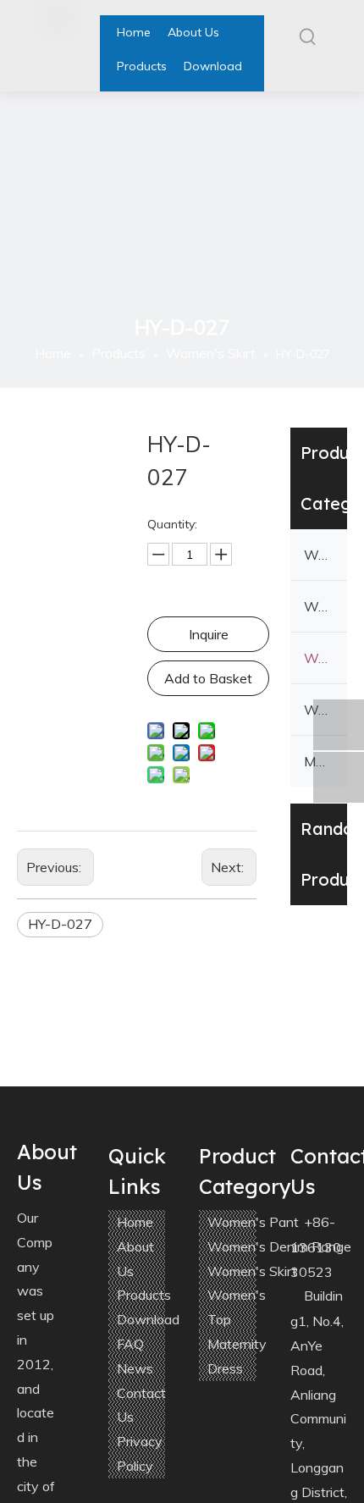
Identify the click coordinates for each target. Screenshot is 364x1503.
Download (148, 1319)
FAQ (130, 1343)
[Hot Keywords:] (308, 36)
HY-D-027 (60, 923)
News (135, 1368)
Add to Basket (208, 678)
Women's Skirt (326, 657)
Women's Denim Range (326, 606)
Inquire (209, 634)
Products (144, 1294)
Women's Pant (326, 554)
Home (135, 1221)
